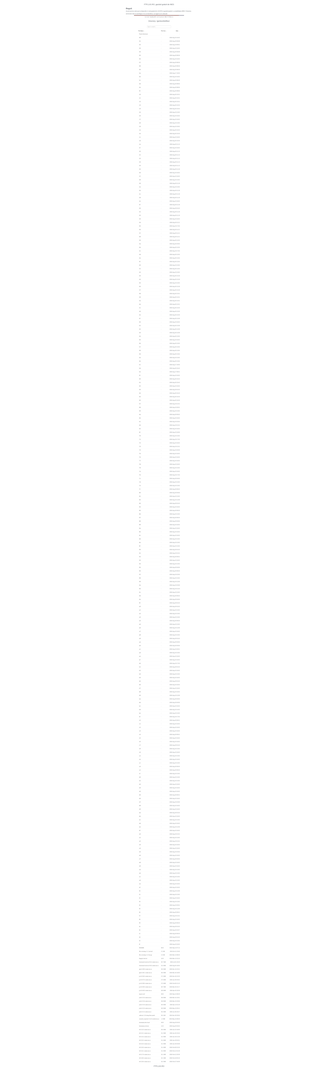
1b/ (140, 133)
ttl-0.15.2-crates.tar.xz (145, 1040)
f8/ (139, 919)
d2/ (140, 784)
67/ (140, 403)
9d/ (140, 595)
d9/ (140, 809)
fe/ (139, 940)
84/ (140, 507)
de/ (140, 827)
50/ (140, 322)
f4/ (139, 905)
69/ (140, 411)
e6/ (140, 855)
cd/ (140, 766)
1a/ (140, 130)
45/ (140, 283)
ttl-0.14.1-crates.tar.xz (145, 1033)
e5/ (140, 851)
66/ (140, 400)
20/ (140, 151)
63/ (140, 389)
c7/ (140, 745)
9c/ (140, 592)
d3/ (140, 787)
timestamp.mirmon (144, 1026)
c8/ (140, 748)
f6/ (139, 912)
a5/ (140, 624)
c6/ (140, 741)
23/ (140, 162)
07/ (140, 62)
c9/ (140, 752)
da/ (140, 812)
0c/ (140, 80)
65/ (140, 396)
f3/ (139, 901)
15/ (140, 112)
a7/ (140, 631)
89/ (140, 524)
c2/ (140, 727)
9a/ (140, 585)
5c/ (140, 364)
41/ (140, 268)
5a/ (140, 357)
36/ (140, 229)
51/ (140, 325)
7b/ (140, 475)
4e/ (140, 315)
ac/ (140, 649)
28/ (140, 179)
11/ (140, 98)
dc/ (140, 819)
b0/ (140, 663)
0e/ (140, 87)
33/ (140, 219)
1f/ (139, 147)
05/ (140, 55)
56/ (140, 343)
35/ (140, 226)
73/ (140, 446)
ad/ (140, 652)
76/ (140, 457)
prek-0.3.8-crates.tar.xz (145, 1001)
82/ (140, 499)
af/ (139, 659)
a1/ (140, 610)
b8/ (140, 691)
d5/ (140, 795)
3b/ (140, 247)
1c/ (140, 137)
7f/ (139, 489)
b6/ (140, 684)
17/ (140, 119)
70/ (140, 435)
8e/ (140, 542)
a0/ (140, 606)
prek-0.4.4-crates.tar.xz (145, 1011)
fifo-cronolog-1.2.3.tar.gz (145, 955)
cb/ (140, 759)
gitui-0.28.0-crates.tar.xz (145, 969)
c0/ (140, 720)
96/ (140, 571)
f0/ (139, 891)
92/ (140, 556)
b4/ (140, 677)
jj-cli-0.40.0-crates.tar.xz (145, 990)
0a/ (140, 73)
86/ (140, 514)
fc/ (139, 933)
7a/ (140, 471)
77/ (140, 460)
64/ (140, 393)
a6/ (140, 627)
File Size (163, 31)
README (141, 947)
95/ (140, 567)
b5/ (140, 681)
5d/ (140, 368)
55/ (140, 339)
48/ (140, 293)
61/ (140, 382)
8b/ (140, 531)
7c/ (140, 478)
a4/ (140, 620)
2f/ (139, 204)
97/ (140, 574)
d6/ (140, 798)
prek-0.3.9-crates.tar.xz (145, 1004)
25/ (140, 169)
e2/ (140, 841)
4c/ (140, 307)
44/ (140, 279)
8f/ (139, 546)
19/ (140, 126)
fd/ (139, 937)
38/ (140, 236)
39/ (140, 240)
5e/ (140, 371)
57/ (140, 347)
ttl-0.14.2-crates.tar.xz (145, 1036)
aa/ (140, 642)
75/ (140, 453)
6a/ (140, 414)
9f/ (139, 603)
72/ (140, 443)
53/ (140, 332)
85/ (140, 510)
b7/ (140, 688)
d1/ (140, 780)
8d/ (140, 539)
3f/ (139, 261)
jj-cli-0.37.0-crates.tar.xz (145, 979)
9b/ (140, 588)
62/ (140, 386)
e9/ (140, 866)
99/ (140, 581)
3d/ (140, 254)
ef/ (139, 887)
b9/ (140, 695)
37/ (140, 233)
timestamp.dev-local (144, 1022)
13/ (140, 105)
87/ (140, 517)
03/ (140, 48)
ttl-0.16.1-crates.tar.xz (145, 1051)
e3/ (140, 844)
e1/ (140, 837)
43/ (140, 275)
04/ (140, 51)
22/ (140, 158)
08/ (140, 66)
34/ (140, 222)
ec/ (140, 876)
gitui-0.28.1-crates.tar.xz (145, 972)
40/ (140, 265)
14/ (140, 108)
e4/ (140, 848)
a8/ (140, 635)
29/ (140, 183)
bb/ (140, 702)
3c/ (140, 251)
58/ (140, 350)
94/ (140, 563)
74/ (140, 450)
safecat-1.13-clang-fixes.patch (147, 1015)
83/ (140, 503)
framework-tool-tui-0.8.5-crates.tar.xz (149, 965)
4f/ (139, 318)
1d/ (140, 140)
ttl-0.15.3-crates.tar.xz (145, 1043)
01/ (140, 41)
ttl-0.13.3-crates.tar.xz (145, 1029)
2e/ (140, 201)
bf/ (139, 716)
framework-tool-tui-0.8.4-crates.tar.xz (149, 962)
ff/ (139, 944)
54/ (140, 336)
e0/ (140, 834)
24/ (140, 165)
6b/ (140, 418)
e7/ (140, 859)
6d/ (140, 425)
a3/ (140, 617)
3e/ (140, 258)
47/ (140, 290)
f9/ (139, 923)
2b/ (140, 190)
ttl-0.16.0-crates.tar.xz (145, 1047)
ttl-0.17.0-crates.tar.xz (145, 1054)
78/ (140, 464)
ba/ (140, 699)
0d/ (140, 83)
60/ (140, 379)
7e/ (140, 485)
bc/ (140, 706)
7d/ (140, 482)
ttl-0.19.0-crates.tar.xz (145, 1061)
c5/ (140, 738)
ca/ (140, 755)
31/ (140, 211)
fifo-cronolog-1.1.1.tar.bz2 (146, 951)
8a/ (140, 528)
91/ (140, 553)
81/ (140, 496)
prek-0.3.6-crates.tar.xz (145, 997)
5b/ (140, 361)
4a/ (140, 300)
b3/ (140, 674)
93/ (140, 560)
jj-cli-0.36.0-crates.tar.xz (145, 976)
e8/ (140, 862)
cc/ (140, 763)
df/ (139, 830)
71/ (140, 439)
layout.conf (142, 994)
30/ (140, 208)
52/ (140, 329)
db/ (140, 816)
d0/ (140, 777)
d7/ (140, 802)
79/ (140, 467)
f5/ (139, 908)
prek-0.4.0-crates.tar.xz (145, 1008)
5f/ (139, 375)
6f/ (139, 432)
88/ (140, 521)
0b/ (140, 76)
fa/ (139, 926)
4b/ (140, 304)
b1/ (140, 667)
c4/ (140, 734)
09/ (140, 69)
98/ (140, 578)
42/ (140, 272)
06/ (140, 59)
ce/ (140, 770)
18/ (140, 123)
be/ (140, 713)
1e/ (140, 144)
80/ (140, 492)
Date (177, 31)
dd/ (140, 823)
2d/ (140, 197)
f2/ (139, 898)
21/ (140, 155)
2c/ (140, 194)
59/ (140, 354)
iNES (183, 11)
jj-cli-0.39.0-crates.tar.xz (145, 987)
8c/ (140, 535)
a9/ (140, 638)
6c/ (140, 421)
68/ (140, 407)
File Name (140, 31)
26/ (140, 172)
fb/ (139, 930)
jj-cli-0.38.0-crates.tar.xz (145, 983)
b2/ (140, 670)
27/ (140, 176)
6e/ (140, 428)
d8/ (140, 805)
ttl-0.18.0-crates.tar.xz (145, 1058)
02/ (140, 44)
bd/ (140, 709)
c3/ (140, 731)
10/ (140, 94)
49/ (140, 297)
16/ (140, 115)
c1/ (140, 723)
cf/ (139, 773)
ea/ (140, 869)
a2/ (140, 613)
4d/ (140, 311)
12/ (140, 101)
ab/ (140, 645)
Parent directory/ (143, 34)
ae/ (140, 656)
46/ (140, 286)
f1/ (139, 894)
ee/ (140, 883)
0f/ (139, 91)
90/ (140, 549)
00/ (140, 37)
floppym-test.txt (143, 958)
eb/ (140, 873)
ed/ (140, 880)
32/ (140, 215)
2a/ (140, 187)
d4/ (140, 791)
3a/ (140, 243)
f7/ (139, 915)
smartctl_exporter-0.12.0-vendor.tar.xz (149, 1019)
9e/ (140, 599)
